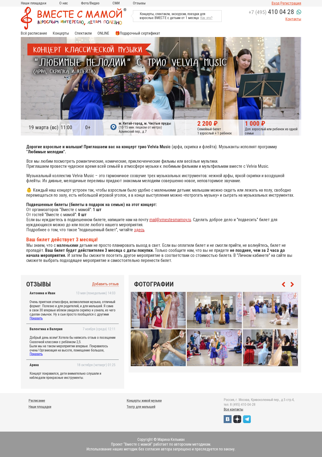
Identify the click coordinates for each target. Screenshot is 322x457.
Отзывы (139, 3)
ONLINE (103, 33)
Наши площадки (33, 3)
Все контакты (233, 409)
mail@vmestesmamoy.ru (170, 219)
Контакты (293, 19)
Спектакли (83, 33)
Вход (276, 3)
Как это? (206, 18)
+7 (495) (271, 12)
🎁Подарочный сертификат (137, 33)
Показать (36, 318)
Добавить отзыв (105, 284)
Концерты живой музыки (144, 401)
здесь (139, 229)
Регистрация (290, 3)
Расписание (36, 401)
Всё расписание (34, 33)
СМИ (116, 3)
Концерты (61, 33)
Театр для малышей (141, 407)
